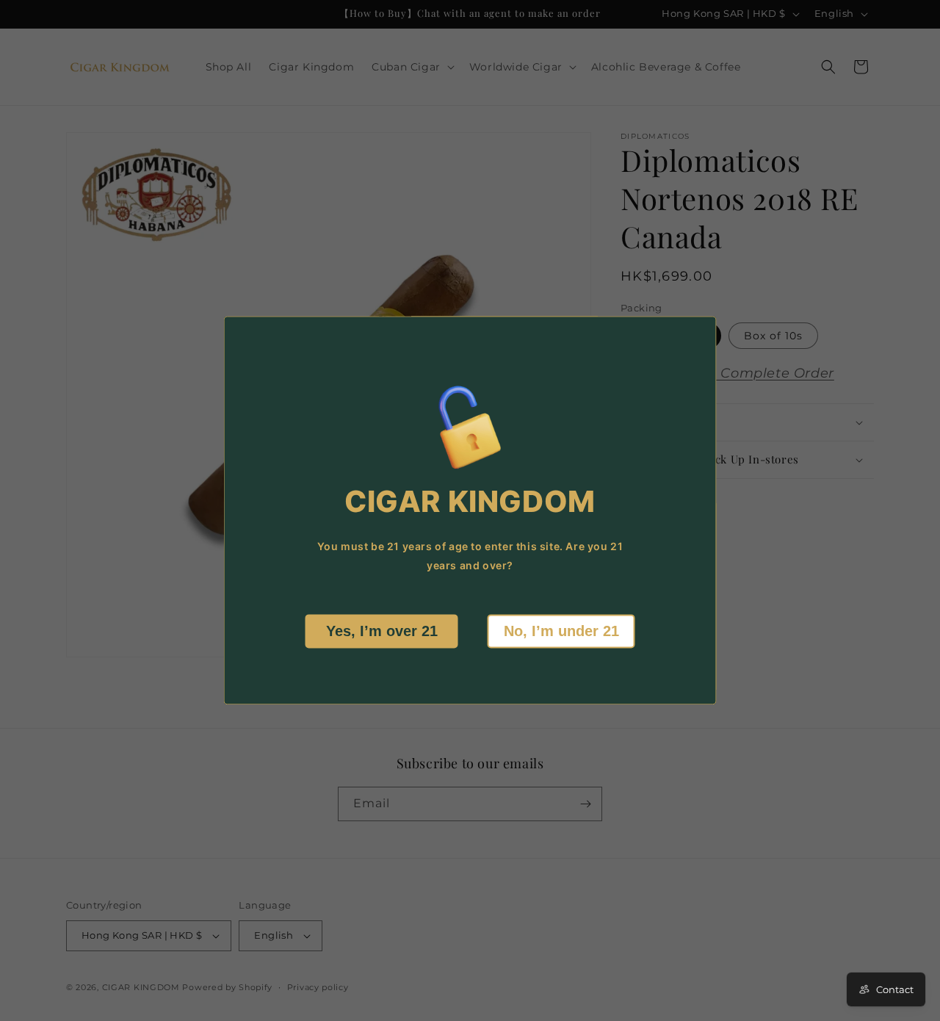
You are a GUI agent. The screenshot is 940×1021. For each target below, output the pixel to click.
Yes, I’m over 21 (382, 632)
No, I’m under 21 (561, 632)
